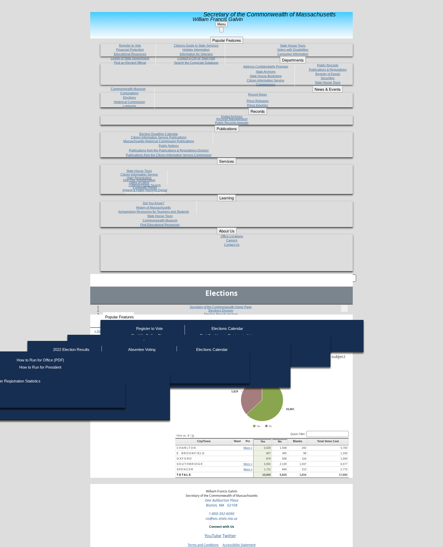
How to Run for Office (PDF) (40, 360)
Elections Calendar (227, 328)
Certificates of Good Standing (144, 192)
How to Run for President (40, 367)
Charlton (186, 447)
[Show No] (268, 426)
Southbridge (190, 463)
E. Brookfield (191, 453)
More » (248, 447)
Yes (262, 441)
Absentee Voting (141, 349)
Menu (221, 24)
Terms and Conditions (203, 545)
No (280, 441)
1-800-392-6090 (221, 513)
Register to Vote (149, 328)
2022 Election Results (71, 349)
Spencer (185, 469)
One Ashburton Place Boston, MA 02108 (221, 503)
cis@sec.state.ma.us (221, 518)
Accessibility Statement (239, 545)
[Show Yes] (256, 426)
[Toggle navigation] (344, 308)
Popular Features (119, 317)
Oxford (184, 458)
